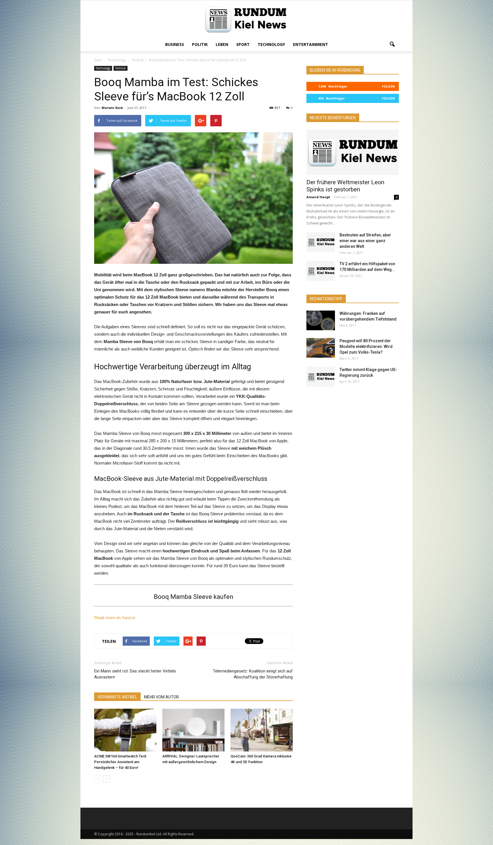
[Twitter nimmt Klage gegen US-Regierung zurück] (320, 377)
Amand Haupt (318, 197)
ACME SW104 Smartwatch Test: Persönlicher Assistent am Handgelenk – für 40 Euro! (120, 762)
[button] (392, 44)
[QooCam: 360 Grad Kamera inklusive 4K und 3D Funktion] (262, 730)
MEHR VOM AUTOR (161, 697)
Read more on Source (114, 617)
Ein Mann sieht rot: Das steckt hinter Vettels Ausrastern (135, 674)
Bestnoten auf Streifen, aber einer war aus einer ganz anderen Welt (365, 241)
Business (174, 44)
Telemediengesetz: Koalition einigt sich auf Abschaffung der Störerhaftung (253, 674)
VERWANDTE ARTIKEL (117, 697)
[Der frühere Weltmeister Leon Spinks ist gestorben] (352, 152)
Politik (200, 44)
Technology (271, 44)
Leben (222, 44)
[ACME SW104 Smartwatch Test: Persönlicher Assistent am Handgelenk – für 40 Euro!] (125, 730)
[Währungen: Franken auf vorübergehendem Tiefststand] (320, 320)
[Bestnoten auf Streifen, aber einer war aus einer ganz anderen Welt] (320, 242)
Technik (120, 68)
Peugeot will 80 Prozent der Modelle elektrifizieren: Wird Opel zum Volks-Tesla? (366, 346)
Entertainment (310, 44)
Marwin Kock (112, 108)
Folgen (388, 86)
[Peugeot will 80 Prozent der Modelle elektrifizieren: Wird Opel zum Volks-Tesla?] (320, 348)
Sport (243, 44)
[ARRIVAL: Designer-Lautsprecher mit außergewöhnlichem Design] (193, 730)
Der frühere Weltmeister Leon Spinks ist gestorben (345, 186)
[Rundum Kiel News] (246, 19)
